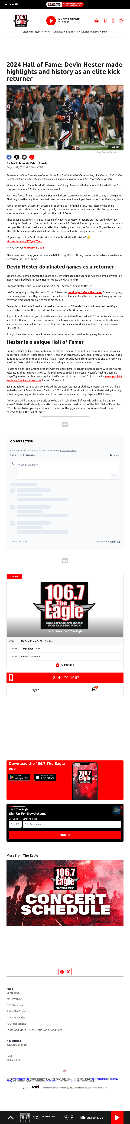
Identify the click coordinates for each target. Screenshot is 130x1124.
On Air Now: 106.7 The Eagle (65, 631)
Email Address (30, 819)
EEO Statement (15, 1005)
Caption (114, 147)
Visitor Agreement (98, 1079)
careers (73, 1081)
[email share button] (24, 157)
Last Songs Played (32, 31)
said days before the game (85, 292)
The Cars (63, 22)
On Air (47, 31)
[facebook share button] (9, 157)
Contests (58, 31)
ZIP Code (13, 819)
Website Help (13, 1060)
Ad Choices (52, 1081)
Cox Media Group (21, 1079)
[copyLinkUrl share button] (31, 157)
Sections (9, 4)
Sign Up (65, 835)
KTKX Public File (15, 1017)
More (104, 31)
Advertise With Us (90, 31)
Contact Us (12, 992)
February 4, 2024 (33, 247)
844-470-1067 (66, 677)
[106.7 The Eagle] (65, 4)
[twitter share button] (16, 157)
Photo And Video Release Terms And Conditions (34, 1029)
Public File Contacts (17, 1011)
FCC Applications (16, 1023)
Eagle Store (72, 31)
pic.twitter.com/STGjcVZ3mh (24, 241)
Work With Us (14, 999)
